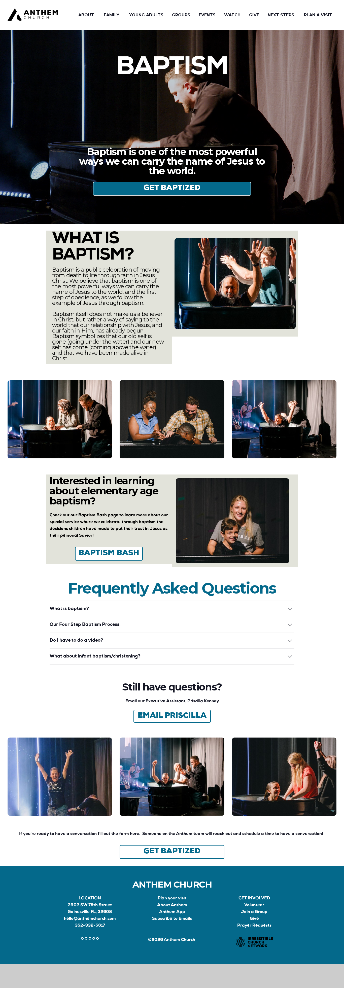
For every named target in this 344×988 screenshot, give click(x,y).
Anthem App (172, 912)
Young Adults (146, 15)
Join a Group (254, 912)
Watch (232, 15)
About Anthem (172, 905)
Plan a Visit (318, 15)
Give (254, 15)
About (86, 15)
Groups (181, 15)
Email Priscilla (172, 716)
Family (112, 15)
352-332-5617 (90, 926)
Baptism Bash (109, 553)
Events (207, 15)
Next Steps (281, 15)
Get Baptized (172, 188)
